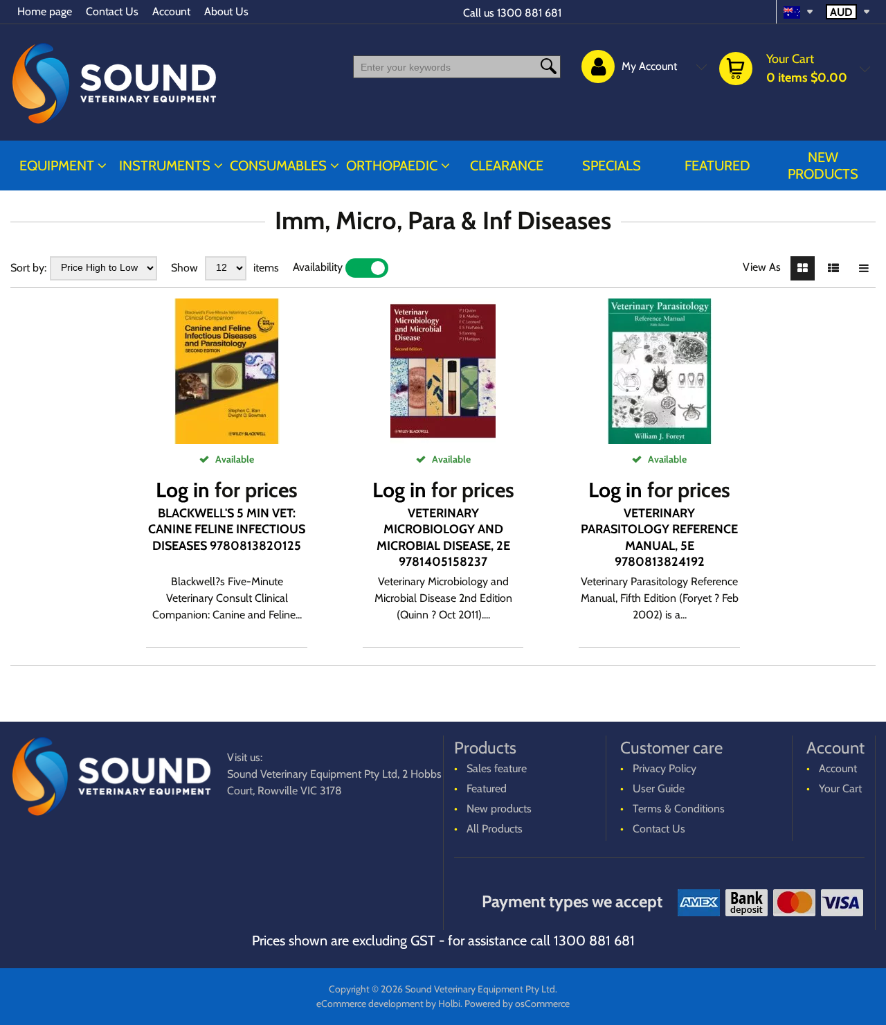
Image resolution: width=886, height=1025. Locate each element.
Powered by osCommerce (517, 1003)
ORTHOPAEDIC (391, 165)
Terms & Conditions (679, 808)
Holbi (449, 1003)
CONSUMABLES (278, 165)
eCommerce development (370, 1003)
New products (823, 165)
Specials (611, 165)
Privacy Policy (664, 768)
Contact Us (112, 11)
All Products (495, 828)
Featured (717, 165)
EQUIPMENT (56, 165)
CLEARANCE (506, 165)
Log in (183, 490)
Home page (44, 11)
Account (171, 11)
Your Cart (840, 788)
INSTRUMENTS (164, 165)
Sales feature (497, 768)
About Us (226, 11)
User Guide (659, 788)
